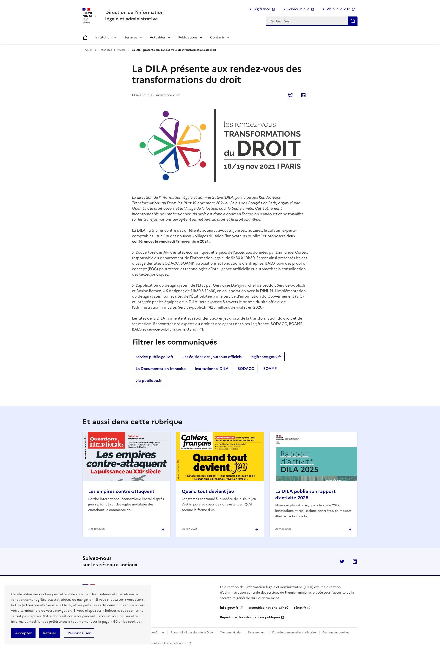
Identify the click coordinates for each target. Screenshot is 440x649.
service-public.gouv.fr (154, 356)
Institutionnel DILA (211, 368)
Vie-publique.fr (338, 9)
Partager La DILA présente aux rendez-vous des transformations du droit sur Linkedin (303, 95)
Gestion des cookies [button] (335, 632)
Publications (187, 37)
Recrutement (257, 632)
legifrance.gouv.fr (266, 356)
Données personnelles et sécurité (294, 632)
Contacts (217, 37)
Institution (103, 37)
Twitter (341, 561)
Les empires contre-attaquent (121, 491)
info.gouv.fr (229, 607)
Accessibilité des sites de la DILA (191, 632)
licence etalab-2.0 (175, 643)
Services (130, 37)
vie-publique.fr (149, 380)
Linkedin (354, 561)
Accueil (87, 50)
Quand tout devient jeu (208, 491)
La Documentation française (161, 368)
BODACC (246, 368)
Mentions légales (231, 632)
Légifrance (261, 9)
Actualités (157, 37)
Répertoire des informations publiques (250, 617)
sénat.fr (300, 607)
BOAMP (270, 368)
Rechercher (353, 21)
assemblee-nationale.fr (266, 607)
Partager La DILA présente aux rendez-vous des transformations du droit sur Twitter (290, 95)
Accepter (23, 633)
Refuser (49, 633)
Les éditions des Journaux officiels (212, 356)
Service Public (298, 9)
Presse (121, 50)
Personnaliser (79, 633)
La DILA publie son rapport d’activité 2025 (305, 494)
